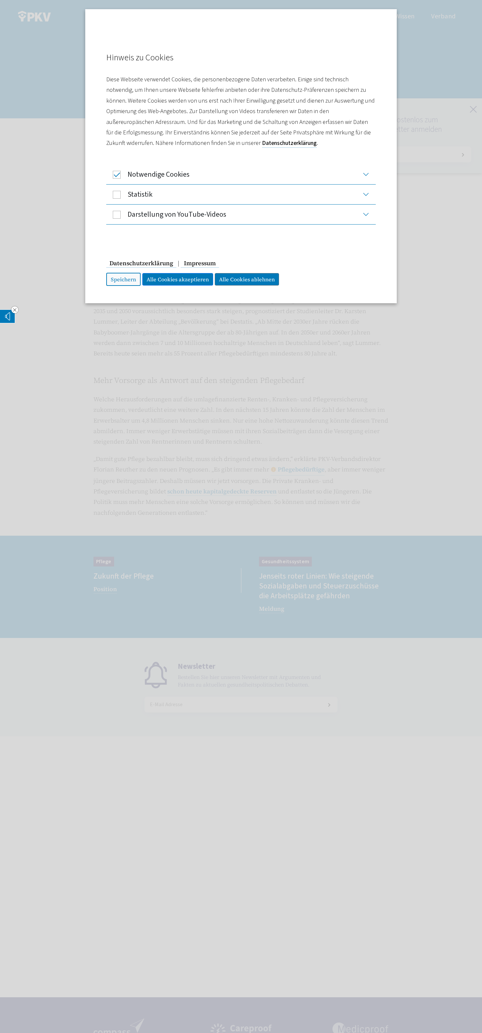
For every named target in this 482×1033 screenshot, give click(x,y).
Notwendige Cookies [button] (159, 174)
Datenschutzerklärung (289, 143)
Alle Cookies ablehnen (247, 279)
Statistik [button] (140, 194)
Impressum (200, 263)
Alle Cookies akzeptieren (178, 279)
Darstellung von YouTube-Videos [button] (177, 214)
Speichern (123, 279)
